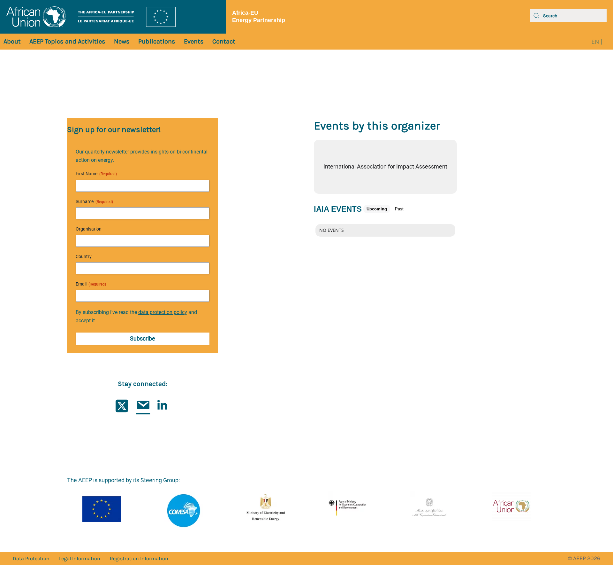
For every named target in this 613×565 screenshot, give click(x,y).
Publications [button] (156, 41)
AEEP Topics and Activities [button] (67, 41)
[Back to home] (113, 17)
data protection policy (162, 312)
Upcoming (377, 209)
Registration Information (139, 558)
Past (399, 209)
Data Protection (31, 558)
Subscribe (142, 338)
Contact (223, 41)
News (122, 41)
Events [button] (194, 41)
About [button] (12, 41)
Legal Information (79, 558)
